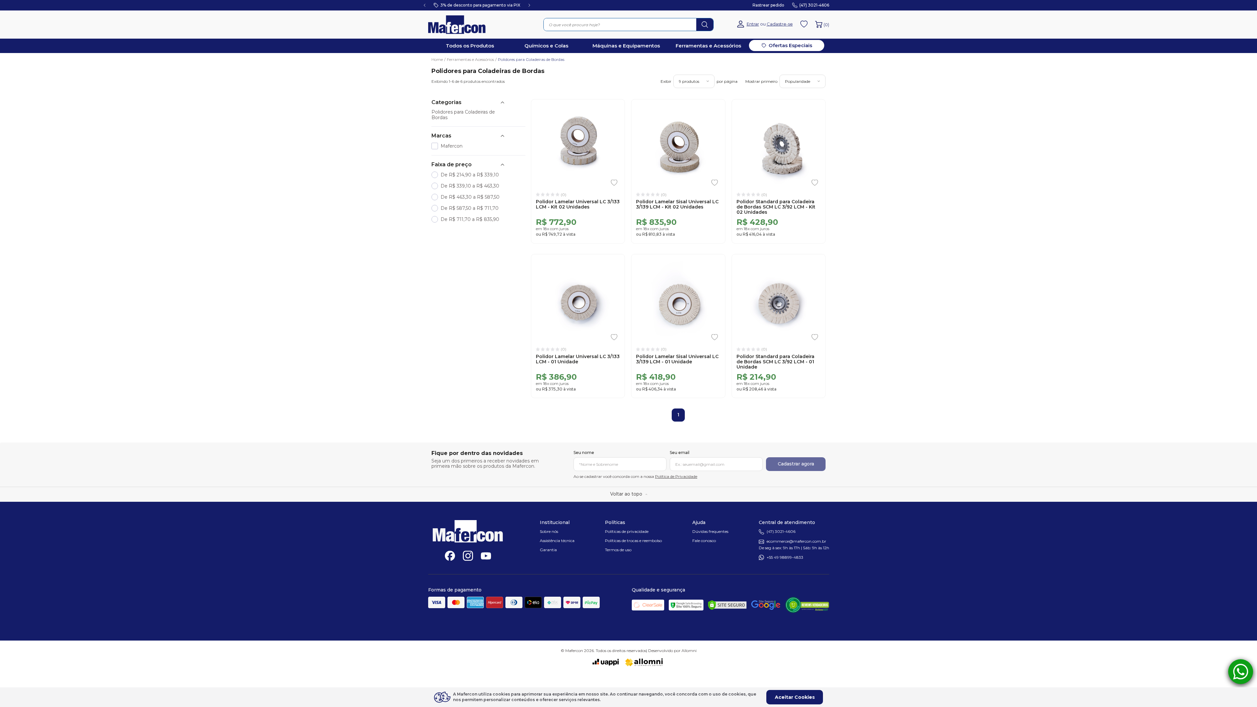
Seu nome (584, 452)
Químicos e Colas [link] (546, 46)
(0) (826, 24)
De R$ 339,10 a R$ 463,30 (470, 186)
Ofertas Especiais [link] (790, 45)
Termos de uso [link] (618, 550)
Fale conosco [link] (704, 540)
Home (438, 60)
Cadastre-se (780, 24)
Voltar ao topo (626, 494)
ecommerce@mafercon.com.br (796, 541)
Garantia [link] (548, 550)
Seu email (679, 452)
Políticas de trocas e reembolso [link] (633, 540)
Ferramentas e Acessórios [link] (708, 46)
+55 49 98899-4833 (785, 557)
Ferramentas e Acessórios (472, 60)
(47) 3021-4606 (781, 531)
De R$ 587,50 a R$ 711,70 (470, 208)
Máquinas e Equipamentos (626, 46)
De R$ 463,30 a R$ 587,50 (470, 197)
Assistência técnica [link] (557, 540)
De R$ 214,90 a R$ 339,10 (470, 175)
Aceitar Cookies (795, 697)
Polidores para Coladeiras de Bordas (531, 60)
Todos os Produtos (470, 46)
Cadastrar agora (796, 464)
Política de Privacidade (676, 476)
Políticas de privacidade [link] (626, 531)
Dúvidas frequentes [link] (710, 531)
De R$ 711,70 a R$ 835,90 (470, 219)
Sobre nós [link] (549, 531)
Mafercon (452, 146)
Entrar (753, 24)
